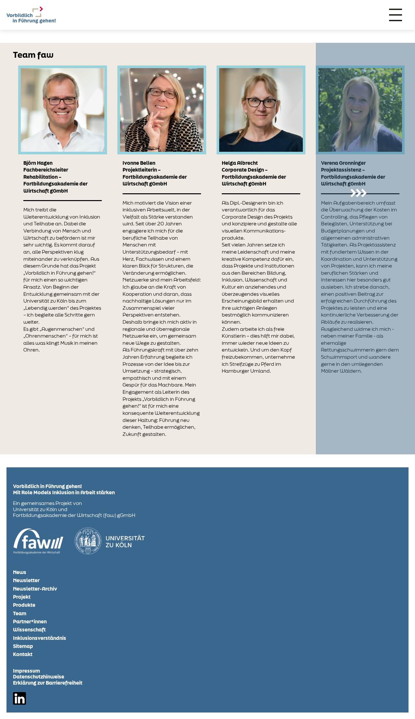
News (20, 572)
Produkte (24, 605)
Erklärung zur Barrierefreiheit (47, 682)
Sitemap (23, 646)
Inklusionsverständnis (39, 638)
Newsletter (26, 580)
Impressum (26, 670)
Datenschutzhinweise (38, 676)
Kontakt (22, 654)
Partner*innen (30, 621)
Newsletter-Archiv (35, 589)
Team (19, 613)
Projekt (21, 597)
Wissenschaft (29, 630)
